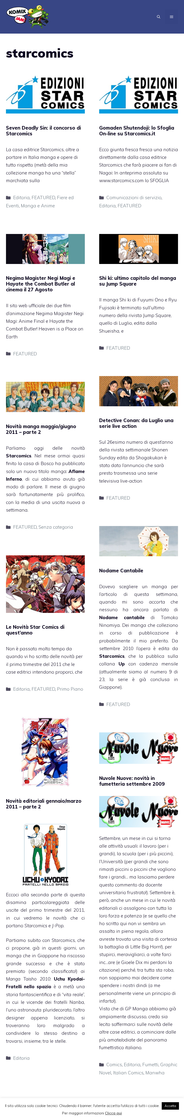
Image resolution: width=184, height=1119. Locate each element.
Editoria (21, 197)
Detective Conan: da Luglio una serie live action (136, 423)
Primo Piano (70, 689)
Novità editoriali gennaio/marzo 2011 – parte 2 (43, 804)
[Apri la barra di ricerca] (158, 17)
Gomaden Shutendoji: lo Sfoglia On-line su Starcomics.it (136, 131)
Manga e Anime (38, 206)
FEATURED (43, 197)
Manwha (155, 1073)
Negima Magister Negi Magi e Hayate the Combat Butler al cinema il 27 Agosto (40, 284)
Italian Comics (128, 1073)
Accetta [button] (170, 1106)
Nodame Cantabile (121, 571)
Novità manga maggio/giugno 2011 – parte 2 (41, 429)
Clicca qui (113, 1113)
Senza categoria (56, 527)
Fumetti (150, 1064)
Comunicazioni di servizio (133, 197)
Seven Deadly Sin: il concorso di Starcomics (43, 131)
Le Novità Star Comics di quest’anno (35, 630)
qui (123, 923)
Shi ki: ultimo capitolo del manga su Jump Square (137, 281)
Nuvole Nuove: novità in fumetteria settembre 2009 (132, 781)
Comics (114, 1064)
